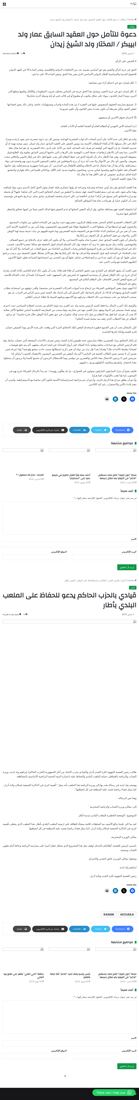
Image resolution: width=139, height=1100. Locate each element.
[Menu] (4, 5)
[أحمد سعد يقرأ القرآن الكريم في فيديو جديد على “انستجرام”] (69, 460)
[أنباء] (133, 3)
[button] (114, 1092)
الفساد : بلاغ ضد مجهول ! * (30, 475)
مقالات (122, 19)
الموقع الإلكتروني (59, 551)
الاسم (133, 539)
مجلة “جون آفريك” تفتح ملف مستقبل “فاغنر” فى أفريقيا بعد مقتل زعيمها (117, 476)
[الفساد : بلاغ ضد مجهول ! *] (23, 460)
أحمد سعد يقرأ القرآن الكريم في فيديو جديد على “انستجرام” (71, 476)
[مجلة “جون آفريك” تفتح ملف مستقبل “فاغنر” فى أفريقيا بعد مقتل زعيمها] (115, 460)
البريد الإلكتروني (129, 551)
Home (130, 19)
